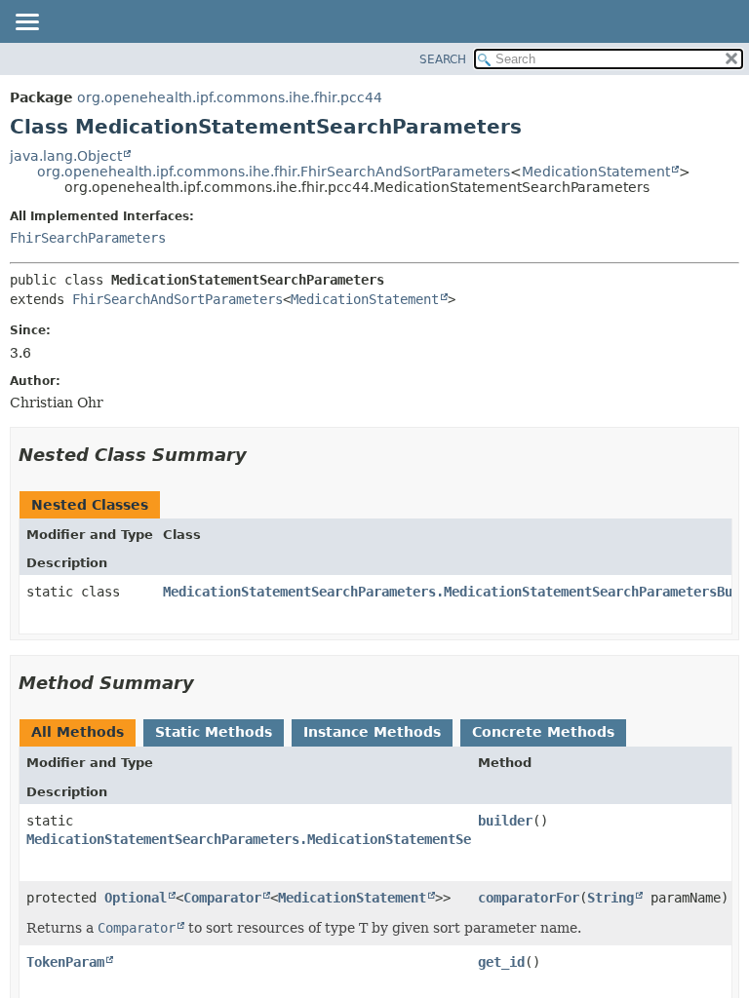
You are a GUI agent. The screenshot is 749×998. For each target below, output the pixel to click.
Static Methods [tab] (213, 732)
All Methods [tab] (77, 732)
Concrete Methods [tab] (543, 732)
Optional (135, 897)
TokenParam (65, 962)
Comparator (222, 897)
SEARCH (442, 59)
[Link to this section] (260, 454)
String (610, 897)
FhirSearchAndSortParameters (177, 299)
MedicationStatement (596, 171)
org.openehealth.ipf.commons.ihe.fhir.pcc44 (229, 97)
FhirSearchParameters (88, 238)
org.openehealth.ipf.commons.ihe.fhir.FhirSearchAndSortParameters (273, 171)
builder (505, 820)
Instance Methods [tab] (372, 732)
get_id (501, 962)
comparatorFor (528, 897)
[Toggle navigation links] (26, 23)
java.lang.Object (66, 156)
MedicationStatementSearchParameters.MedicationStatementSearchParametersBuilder (330, 839)
